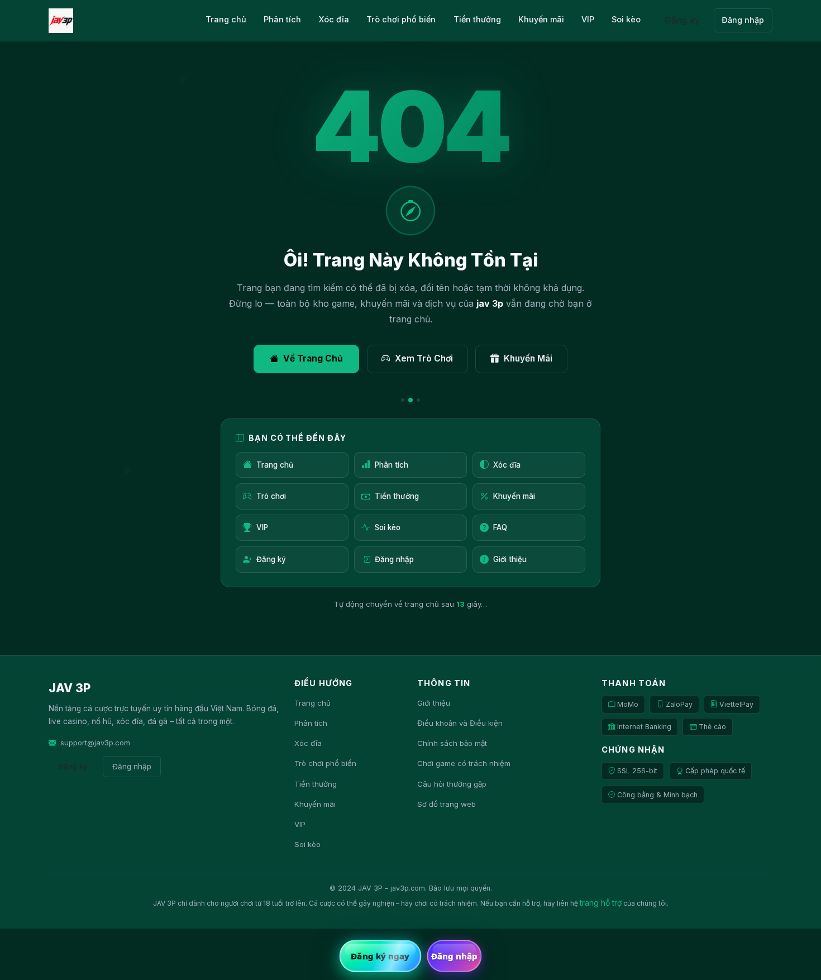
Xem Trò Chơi (424, 358)
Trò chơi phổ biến (401, 19)
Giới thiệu (510, 559)
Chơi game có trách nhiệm (463, 763)
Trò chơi (271, 496)
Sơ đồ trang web (446, 804)
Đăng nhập (743, 20)
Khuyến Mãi (528, 358)
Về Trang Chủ (313, 358)
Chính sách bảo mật (452, 743)
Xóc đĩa (333, 19)
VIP (587, 19)
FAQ (500, 527)
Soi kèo (626, 19)
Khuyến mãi (541, 19)
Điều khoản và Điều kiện (460, 723)
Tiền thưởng (477, 19)
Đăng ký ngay (380, 956)
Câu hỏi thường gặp (451, 783)
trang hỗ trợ (601, 902)
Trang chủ (226, 19)
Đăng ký (682, 20)
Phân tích (282, 19)
